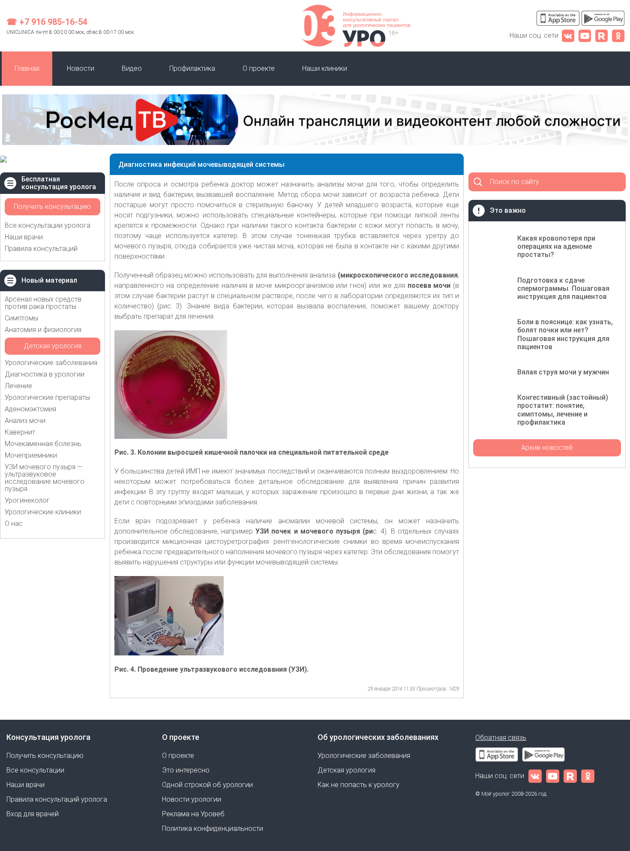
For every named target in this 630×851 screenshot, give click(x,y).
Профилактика (192, 68)
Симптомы (21, 318)
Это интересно (186, 770)
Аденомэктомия (30, 409)
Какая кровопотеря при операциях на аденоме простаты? (556, 246)
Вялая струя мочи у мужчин (563, 372)
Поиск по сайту (514, 182)
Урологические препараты (47, 397)
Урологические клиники (43, 512)
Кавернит (20, 432)
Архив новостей (547, 448)
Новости (80, 68)
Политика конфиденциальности (212, 828)
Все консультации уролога (47, 225)
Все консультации (35, 770)
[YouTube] (585, 35)
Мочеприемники (31, 455)
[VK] (568, 35)
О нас (14, 523)
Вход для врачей (32, 814)
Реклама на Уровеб (193, 814)
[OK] (618, 35)
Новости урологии (191, 799)
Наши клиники (324, 68)
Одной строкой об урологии (207, 785)
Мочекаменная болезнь (43, 443)
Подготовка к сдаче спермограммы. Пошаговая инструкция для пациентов (563, 288)
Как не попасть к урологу (358, 785)
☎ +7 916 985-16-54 (46, 22)
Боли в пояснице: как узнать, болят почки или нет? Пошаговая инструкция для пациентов (565, 334)
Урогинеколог (27, 500)
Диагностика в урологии (44, 374)
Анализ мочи (25, 420)
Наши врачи (24, 237)
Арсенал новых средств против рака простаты (43, 303)
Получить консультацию (52, 206)
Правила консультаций (41, 248)
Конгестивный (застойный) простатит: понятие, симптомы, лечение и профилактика (562, 409)
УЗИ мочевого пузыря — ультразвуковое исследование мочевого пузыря (44, 477)
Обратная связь (500, 737)
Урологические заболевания (51, 362)
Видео (132, 68)
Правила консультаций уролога (56, 799)
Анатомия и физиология (43, 329)
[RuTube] (601, 35)
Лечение (18, 385)
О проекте (259, 68)
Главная (27, 68)
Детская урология (52, 346)
